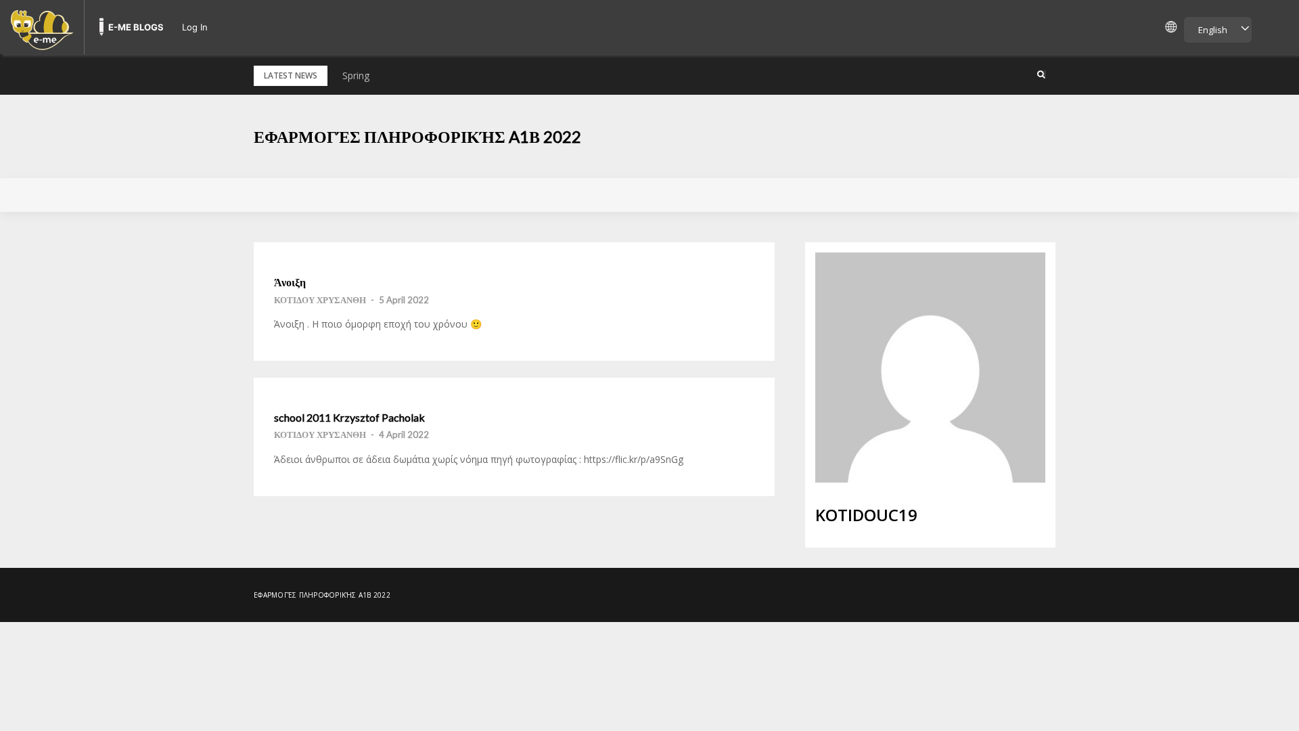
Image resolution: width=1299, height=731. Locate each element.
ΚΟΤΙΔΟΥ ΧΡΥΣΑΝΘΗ (320, 299)
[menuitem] (42, 27)
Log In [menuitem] (195, 27)
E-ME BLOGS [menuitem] (136, 27)
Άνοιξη (290, 282)
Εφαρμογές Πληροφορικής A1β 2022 (417, 136)
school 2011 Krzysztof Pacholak (349, 418)
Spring (355, 75)
